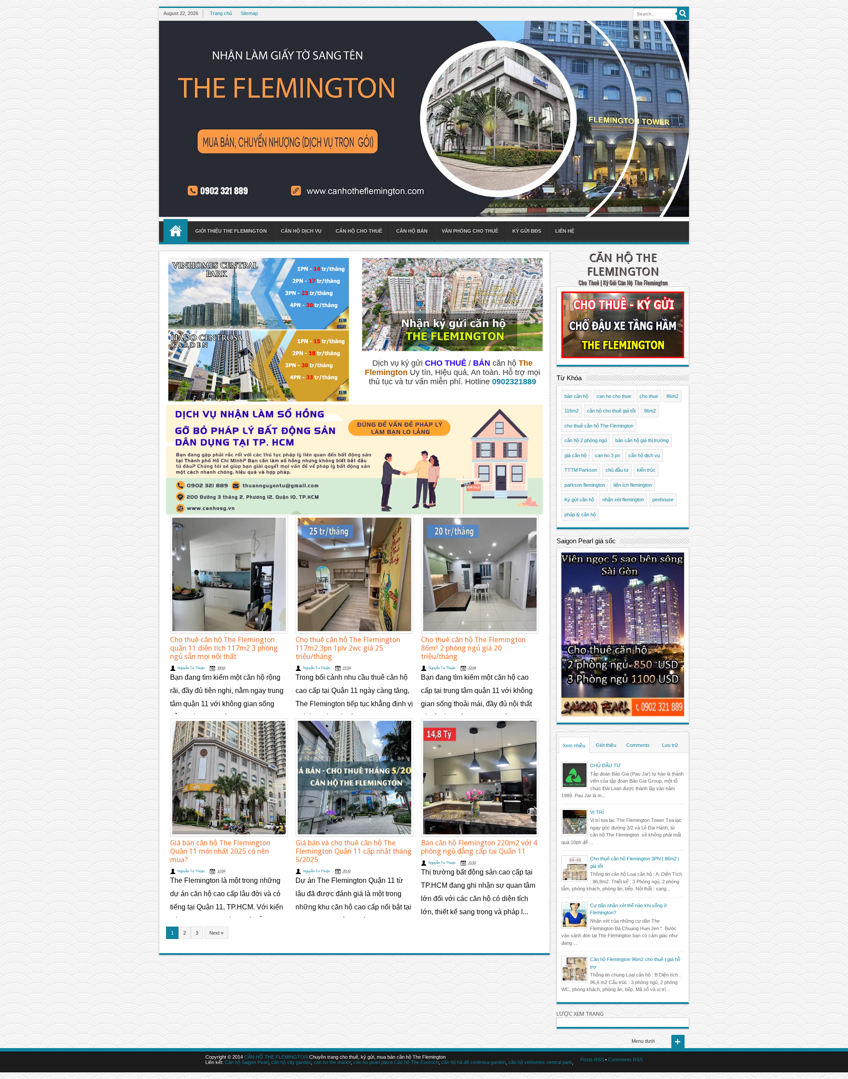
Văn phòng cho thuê (470, 231)
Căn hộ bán (412, 231)
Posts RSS (592, 1059)
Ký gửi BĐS (526, 231)
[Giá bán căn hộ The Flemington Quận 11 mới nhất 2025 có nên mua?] (229, 778)
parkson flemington (584, 485)
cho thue (649, 396)
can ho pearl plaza (373, 1062)
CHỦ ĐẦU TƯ (605, 765)
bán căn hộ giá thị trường (642, 440)
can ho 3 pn (607, 455)
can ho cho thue (614, 396)
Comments (638, 745)
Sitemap (249, 13)
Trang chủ (221, 13)
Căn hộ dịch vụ (301, 231)
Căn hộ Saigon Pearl (247, 1062)
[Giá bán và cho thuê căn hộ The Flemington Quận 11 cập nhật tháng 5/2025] (354, 778)
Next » (216, 932)
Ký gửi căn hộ (579, 499)
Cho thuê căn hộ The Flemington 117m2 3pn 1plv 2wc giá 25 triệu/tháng (347, 648)
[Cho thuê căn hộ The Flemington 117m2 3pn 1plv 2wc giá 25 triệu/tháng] (354, 574)
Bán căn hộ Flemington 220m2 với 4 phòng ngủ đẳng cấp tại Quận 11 (479, 847)
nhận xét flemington (623, 499)
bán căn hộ (576, 396)
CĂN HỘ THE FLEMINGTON (623, 264)
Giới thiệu (606, 745)
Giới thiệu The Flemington (231, 231)
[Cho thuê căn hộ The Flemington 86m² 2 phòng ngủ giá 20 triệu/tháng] (480, 574)
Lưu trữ (670, 745)
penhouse (663, 499)
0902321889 (514, 381)
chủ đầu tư (617, 470)
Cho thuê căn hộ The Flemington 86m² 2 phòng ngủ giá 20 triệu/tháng (473, 648)
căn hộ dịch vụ (644, 455)
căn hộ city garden (291, 1062)
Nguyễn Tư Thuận (191, 668)
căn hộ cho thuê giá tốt (611, 410)
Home (175, 230)
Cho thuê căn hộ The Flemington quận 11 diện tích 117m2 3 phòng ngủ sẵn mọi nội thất (224, 648)
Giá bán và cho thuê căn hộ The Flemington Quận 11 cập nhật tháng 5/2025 (353, 851)
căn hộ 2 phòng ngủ (585, 440)
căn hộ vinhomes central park (540, 1062)
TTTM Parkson (580, 470)
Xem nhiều (574, 745)
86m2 (672, 396)
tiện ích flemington (632, 485)
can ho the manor (332, 1062)
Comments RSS (625, 1059)
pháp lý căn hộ (580, 514)
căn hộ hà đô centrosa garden (473, 1062)
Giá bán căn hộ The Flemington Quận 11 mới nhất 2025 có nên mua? (220, 851)
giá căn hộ (575, 455)
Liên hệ (564, 231)
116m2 (571, 410)
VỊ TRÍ (597, 812)
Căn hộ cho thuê (359, 231)
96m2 (650, 410)
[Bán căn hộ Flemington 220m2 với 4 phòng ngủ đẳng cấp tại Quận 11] (480, 778)
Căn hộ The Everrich (416, 1062)
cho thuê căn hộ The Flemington (598, 425)
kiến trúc (646, 470)
